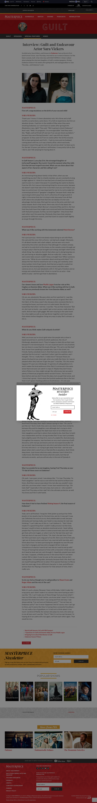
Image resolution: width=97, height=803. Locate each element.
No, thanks (53, 415)
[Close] (79, 384)
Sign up (67, 411)
